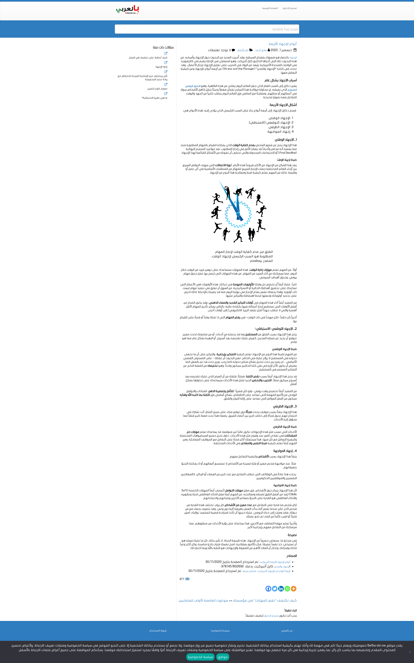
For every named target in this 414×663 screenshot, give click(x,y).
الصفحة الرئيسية (270, 8)
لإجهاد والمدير (282, 566)
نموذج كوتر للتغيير (157, 88)
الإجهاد (293, 57)
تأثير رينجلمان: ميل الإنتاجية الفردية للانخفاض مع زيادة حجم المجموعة (142, 78)
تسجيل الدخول (290, 8)
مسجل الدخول (271, 615)
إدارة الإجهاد (161, 67)
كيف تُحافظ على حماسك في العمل (148, 57)
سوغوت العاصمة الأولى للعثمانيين (203, 600)
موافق (223, 657)
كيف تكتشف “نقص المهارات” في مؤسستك (265, 600)
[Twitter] (275, 589)
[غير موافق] (410, 652)
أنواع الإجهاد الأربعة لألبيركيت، (274, 562)
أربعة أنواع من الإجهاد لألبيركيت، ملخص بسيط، (266, 571)
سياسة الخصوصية (220, 630)
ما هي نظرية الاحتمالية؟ (154, 98)
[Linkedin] (281, 589)
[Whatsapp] (287, 589)
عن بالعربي (287, 630)
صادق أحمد (261, 50)
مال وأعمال (243, 50)
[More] (293, 589)
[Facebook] (268, 589)
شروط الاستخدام (158, 630)
